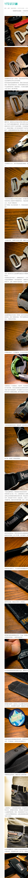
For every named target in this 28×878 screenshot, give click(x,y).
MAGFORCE (13, 8)
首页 (5, 8)
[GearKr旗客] (11, 4)
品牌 (9, 8)
